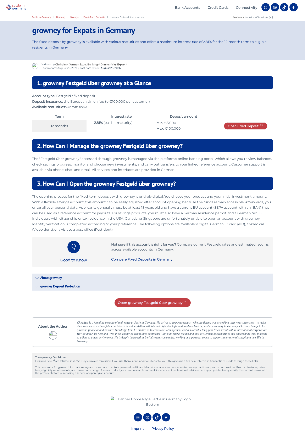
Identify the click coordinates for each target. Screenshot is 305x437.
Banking (60, 17)
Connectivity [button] (246, 8)
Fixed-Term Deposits (94, 17)
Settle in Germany (41, 17)
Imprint (137, 429)
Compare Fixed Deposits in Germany (141, 259)
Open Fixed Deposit (243, 126)
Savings (74, 17)
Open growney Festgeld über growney (150, 303)
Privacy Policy (162, 429)
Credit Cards (218, 8)
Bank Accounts (187, 8)
